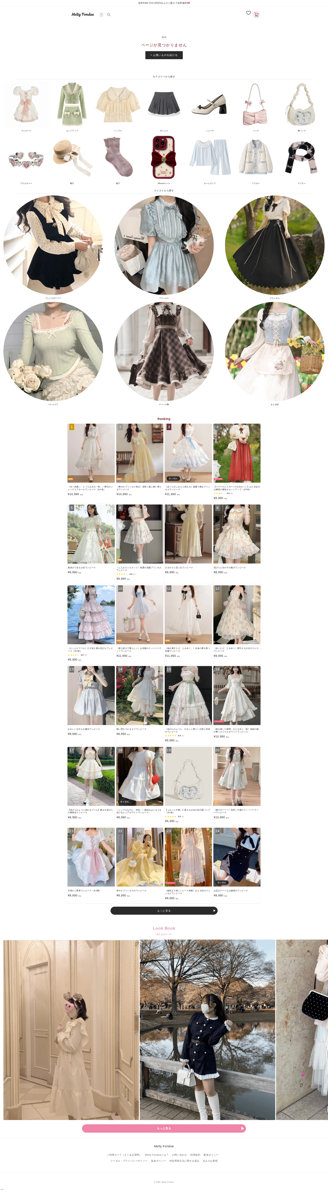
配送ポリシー (211, 1154)
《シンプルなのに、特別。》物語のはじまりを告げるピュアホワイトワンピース (139, 811)
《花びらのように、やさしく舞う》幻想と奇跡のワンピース (187, 730)
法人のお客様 (210, 1160)
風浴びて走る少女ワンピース (82, 567)
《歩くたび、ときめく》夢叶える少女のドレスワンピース (236, 649)
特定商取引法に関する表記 (184, 1160)
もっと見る (164, 910)
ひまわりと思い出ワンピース (179, 567)
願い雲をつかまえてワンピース (132, 729)
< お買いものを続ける (164, 55)
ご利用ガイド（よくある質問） (124, 1154)
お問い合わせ (179, 1154)
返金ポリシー (158, 1160)
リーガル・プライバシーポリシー (129, 1160)
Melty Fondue (168, 1182)
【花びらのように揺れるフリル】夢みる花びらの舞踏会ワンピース (90, 811)
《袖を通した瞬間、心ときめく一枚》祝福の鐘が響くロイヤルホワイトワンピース (236, 730)
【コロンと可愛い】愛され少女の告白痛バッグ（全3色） (187, 811)
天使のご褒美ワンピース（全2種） (84, 890)
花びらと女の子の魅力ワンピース (230, 567)
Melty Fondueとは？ (157, 1154)
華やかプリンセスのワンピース (132, 890)
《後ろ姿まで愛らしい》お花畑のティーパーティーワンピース (139, 649)
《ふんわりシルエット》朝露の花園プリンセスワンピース (139, 569)
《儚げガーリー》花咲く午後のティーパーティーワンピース (236, 811)
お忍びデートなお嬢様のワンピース (231, 890)
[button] (102, 14)
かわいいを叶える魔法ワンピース (84, 729)
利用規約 (195, 1154)
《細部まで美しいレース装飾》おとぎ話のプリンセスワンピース (187, 892)
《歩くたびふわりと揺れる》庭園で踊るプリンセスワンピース (187, 488)
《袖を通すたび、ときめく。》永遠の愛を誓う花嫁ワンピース (187, 649)
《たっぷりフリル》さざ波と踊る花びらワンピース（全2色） (90, 649)
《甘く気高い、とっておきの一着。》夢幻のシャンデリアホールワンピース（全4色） (90, 488)
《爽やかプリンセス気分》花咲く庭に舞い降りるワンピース (139, 488)
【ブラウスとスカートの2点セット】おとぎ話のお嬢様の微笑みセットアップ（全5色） (237, 488)
